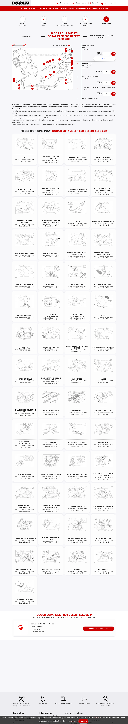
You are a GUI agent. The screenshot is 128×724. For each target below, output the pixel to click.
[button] (115, 33)
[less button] (103, 54)
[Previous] (43, 36)
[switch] (69, 45)
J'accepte (83, 721)
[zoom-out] (13, 45)
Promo (104, 58)
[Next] (85, 36)
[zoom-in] (24, 45)
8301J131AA (86, 68)
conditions (104, 8)
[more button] (109, 54)
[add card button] (113, 54)
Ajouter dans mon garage (98, 628)
